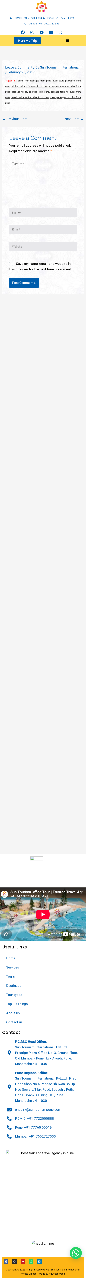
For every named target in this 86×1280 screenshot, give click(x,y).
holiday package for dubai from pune (29, 86)
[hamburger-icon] (67, 40)
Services (12, 967)
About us (13, 1013)
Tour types (14, 995)
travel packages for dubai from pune (30, 97)
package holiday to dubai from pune (30, 92)
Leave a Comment (18, 67)
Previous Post (15, 119)
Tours (10, 976)
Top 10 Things (17, 1004)
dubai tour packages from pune (34, 80)
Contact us (14, 1022)
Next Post (74, 119)
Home (10, 958)
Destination (14, 986)
